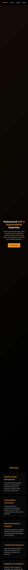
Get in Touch (14, 245)
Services (12, 2)
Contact (24, 2)
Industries (18, 2)
